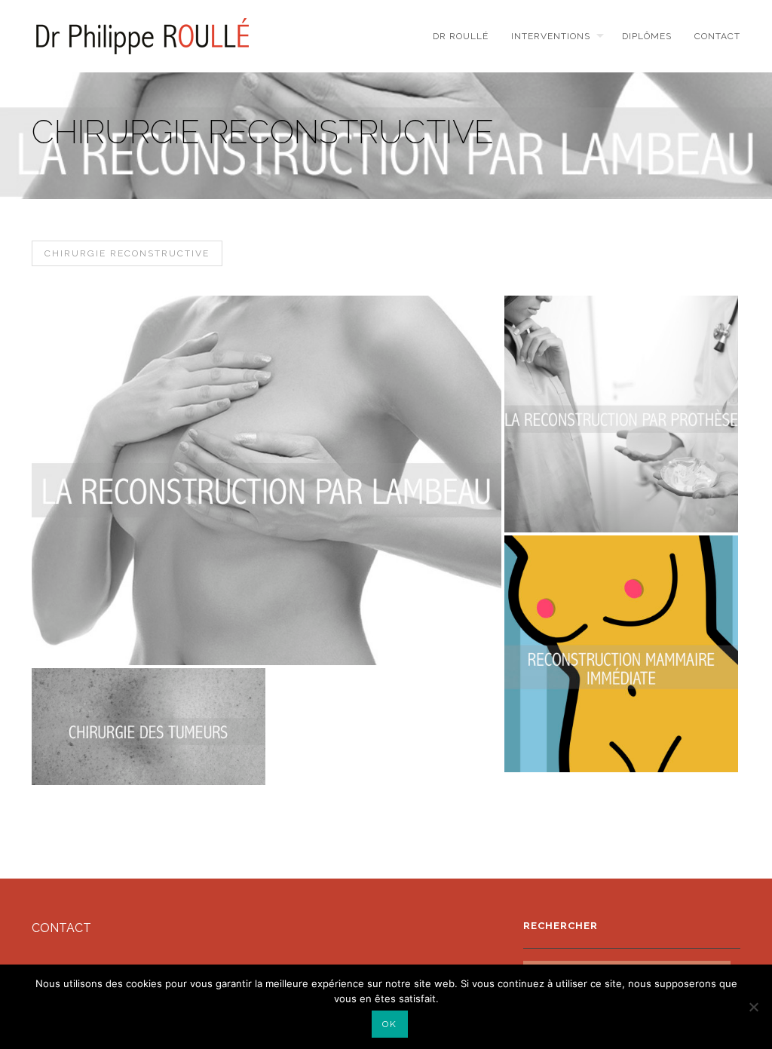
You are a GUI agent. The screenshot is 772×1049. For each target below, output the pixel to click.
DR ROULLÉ (461, 36)
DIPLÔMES (647, 36)
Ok (389, 1024)
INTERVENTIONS (550, 36)
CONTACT (717, 36)
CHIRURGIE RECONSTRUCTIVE (127, 253)
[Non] (753, 1006)
